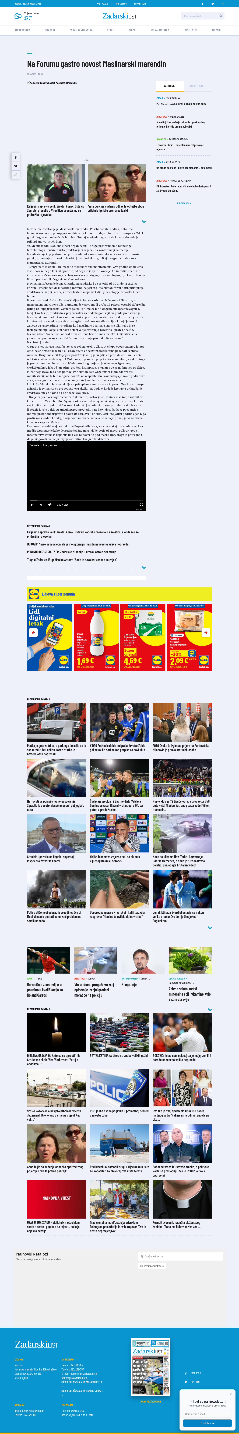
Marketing (121, 3)
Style (133, 30)
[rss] (223, 2)
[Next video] (40, 504)
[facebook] (202, 2)
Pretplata (102, 3)
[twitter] (212, 2)
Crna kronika (160, 30)
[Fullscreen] (141, 504)
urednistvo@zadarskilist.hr (29, 1410)
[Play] (31, 504)
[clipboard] (15, 174)
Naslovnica (22, 30)
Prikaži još (183, 203)
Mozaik (216, 30)
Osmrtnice (191, 30)
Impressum (140, 3)
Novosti (50, 30)
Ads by (139, 509)
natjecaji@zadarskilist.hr (74, 1378)
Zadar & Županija (81, 30)
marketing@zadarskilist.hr (84, 1373)
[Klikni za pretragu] (220, 15)
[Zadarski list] (119, 16)
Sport (111, 30)
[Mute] (49, 504)
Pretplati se (208, 1423)
